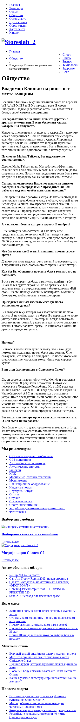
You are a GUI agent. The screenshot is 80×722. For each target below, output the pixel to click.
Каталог (14, 32)
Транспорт (16, 8)
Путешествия (18, 22)
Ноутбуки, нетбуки (21, 491)
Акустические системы (24, 466)
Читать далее (10, 541)
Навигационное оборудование (29, 484)
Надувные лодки (20, 487)
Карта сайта (17, 29)
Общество (16, 15)
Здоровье (69, 68)
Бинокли (15, 470)
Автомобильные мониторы (27, 463)
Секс (66, 72)
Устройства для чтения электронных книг (37, 508)
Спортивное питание (23, 504)
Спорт (67, 54)
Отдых (13, 11)
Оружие (14, 497)
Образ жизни (18, 25)
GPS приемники (20, 459)
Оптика (14, 494)
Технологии (70, 65)
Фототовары (17, 511)
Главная (14, 4)
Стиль (67, 58)
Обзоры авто (17, 18)
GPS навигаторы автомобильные (31, 456)
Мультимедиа (18, 480)
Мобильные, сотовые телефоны (30, 477)
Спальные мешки (20, 501)
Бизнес (67, 61)
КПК (12, 473)
